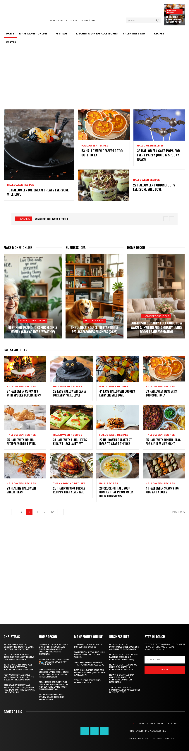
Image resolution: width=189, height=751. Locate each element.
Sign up (165, 669)
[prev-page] (7, 512)
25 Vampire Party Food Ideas (52, 219)
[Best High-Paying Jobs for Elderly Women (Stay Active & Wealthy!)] (33, 296)
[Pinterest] (104, 731)
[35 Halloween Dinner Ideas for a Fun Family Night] (164, 417)
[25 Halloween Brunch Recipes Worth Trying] (25, 417)
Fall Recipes (108, 483)
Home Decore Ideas (156, 316)
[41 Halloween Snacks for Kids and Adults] (164, 466)
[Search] (157, 20)
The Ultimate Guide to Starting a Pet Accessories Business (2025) (94, 329)
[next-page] (61, 512)
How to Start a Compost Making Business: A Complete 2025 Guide (124, 667)
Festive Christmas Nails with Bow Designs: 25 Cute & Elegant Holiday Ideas (19, 677)
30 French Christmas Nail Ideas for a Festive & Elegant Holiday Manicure (18, 667)
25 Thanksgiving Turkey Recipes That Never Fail (69, 490)
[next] (171, 218)
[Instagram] (94, 731)
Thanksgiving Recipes (69, 483)
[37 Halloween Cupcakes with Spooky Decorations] (25, 369)
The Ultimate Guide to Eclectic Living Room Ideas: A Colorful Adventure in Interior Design (54, 673)
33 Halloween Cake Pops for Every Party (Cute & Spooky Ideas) (158, 155)
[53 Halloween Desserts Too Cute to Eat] (104, 125)
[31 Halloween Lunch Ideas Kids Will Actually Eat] (71, 417)
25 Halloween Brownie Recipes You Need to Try (173, 19)
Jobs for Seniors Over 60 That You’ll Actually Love (89, 663)
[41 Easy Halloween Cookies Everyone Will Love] (117, 369)
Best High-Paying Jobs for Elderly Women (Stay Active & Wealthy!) (32, 329)
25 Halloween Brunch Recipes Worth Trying (21, 442)
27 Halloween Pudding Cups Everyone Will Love (154, 187)
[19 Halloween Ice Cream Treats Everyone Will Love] (39, 144)
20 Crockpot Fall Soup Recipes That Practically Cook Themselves (116, 492)
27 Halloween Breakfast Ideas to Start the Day (115, 442)
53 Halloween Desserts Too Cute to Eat (102, 152)
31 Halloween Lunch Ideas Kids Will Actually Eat (70, 442)
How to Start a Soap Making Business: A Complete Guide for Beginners (121, 678)
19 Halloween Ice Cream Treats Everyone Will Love (38, 192)
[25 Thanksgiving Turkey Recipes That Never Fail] (71, 466)
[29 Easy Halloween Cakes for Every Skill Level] (71, 369)
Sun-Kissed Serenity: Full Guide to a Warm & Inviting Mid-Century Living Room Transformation (156, 327)
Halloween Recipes (171, 11)
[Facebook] (84, 731)
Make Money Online (32, 320)
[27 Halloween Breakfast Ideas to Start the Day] (117, 417)
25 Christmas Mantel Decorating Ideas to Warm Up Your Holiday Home (19, 647)
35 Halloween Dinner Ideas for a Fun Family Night (163, 442)
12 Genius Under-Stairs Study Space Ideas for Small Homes (52, 697)
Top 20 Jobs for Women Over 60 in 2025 (87, 681)
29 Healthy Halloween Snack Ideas (21, 490)
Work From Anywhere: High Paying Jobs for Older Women (89, 654)
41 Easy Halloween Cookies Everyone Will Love (117, 393)
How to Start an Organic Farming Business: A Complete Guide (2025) (124, 657)
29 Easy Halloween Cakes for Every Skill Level (69, 393)
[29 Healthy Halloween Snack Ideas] (25, 466)
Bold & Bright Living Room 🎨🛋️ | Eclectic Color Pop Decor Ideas (54, 662)
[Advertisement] (94, 74)
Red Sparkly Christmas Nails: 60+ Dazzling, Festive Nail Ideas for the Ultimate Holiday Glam (19, 689)
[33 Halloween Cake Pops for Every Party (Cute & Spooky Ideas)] (159, 125)
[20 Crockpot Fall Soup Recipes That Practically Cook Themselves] (117, 466)
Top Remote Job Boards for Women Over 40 (88, 645)
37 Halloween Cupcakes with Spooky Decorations (24, 393)
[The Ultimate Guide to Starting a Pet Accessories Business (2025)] (95, 296)
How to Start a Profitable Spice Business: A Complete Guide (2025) (124, 647)
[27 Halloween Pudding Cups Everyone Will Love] (104, 185)
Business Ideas (94, 320)
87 (52, 512)
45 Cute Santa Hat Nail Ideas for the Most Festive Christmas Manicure (19, 657)
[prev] (165, 218)
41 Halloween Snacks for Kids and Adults (162, 490)
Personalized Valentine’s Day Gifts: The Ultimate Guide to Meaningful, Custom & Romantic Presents (53, 649)
